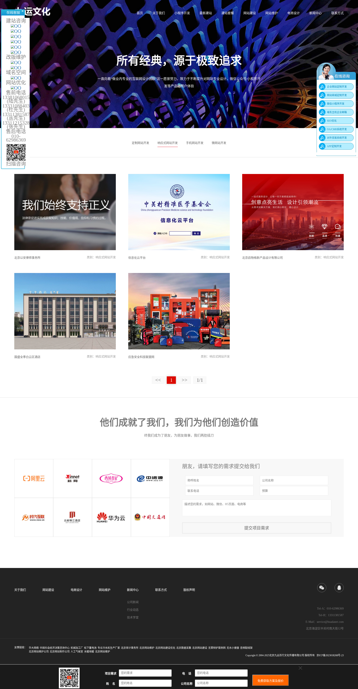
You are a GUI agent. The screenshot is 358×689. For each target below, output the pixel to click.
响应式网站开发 (167, 142)
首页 (140, 13)
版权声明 (189, 589)
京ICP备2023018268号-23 (330, 655)
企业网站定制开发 (337, 86)
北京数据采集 (183, 647)
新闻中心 (315, 13)
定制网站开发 (140, 142)
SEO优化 (332, 120)
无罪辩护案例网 (217, 647)
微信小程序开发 (335, 103)
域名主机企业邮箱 (337, 112)
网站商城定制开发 (337, 95)
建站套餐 (227, 13)
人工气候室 (77, 651)
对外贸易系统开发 (337, 137)
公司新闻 (133, 602)
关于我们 (158, 13)
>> (184, 380)
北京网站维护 (146, 647)
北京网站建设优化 (165, 647)
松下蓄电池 (90, 647)
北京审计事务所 (129, 647)
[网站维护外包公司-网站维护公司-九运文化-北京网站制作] (32, 10)
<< (158, 380)
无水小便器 (233, 647)
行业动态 (133, 609)
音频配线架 (246, 647)
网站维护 (271, 13)
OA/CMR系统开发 (337, 129)
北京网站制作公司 (60, 651)
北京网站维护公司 (39, 651)
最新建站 (206, 13)
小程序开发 (182, 13)
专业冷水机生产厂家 (109, 647)
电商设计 (293, 13)
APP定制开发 (334, 146)
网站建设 (249, 13)
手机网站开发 (194, 142)
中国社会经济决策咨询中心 (55, 647)
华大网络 (34, 647)
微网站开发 (219, 142)
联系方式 (337, 13)
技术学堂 (133, 617)
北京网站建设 (199, 647)
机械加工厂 (77, 647)
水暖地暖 (89, 651)
